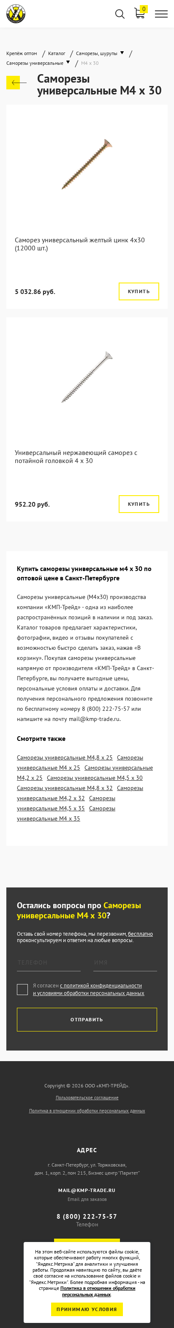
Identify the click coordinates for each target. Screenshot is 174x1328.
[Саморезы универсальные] (16, 82)
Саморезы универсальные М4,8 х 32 (65, 788)
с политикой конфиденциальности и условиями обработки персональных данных (88, 989)
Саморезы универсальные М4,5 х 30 (95, 778)
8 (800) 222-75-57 (87, 1216)
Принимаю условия (87, 1309)
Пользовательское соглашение (87, 1098)
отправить (87, 1019)
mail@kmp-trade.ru (87, 1190)
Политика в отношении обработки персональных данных (87, 1111)
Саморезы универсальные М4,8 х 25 (65, 757)
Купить (139, 291)
